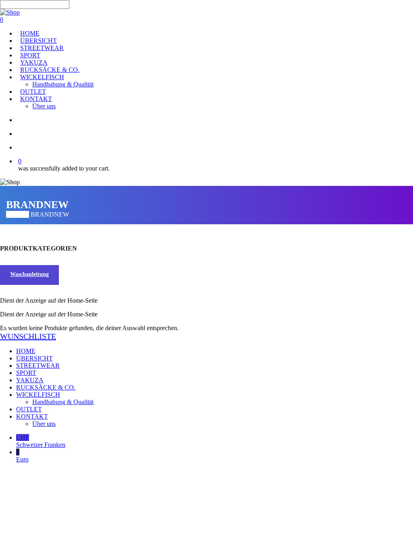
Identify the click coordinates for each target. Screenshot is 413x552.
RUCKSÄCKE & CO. (45, 387)
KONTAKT (32, 416)
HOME (25, 351)
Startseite (17, 214)
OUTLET (29, 409)
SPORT (26, 372)
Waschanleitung (29, 274)
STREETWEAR (38, 365)
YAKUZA (30, 380)
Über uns (44, 423)
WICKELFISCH (38, 394)
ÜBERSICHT (34, 358)
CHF (40, 441)
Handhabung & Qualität (63, 401)
